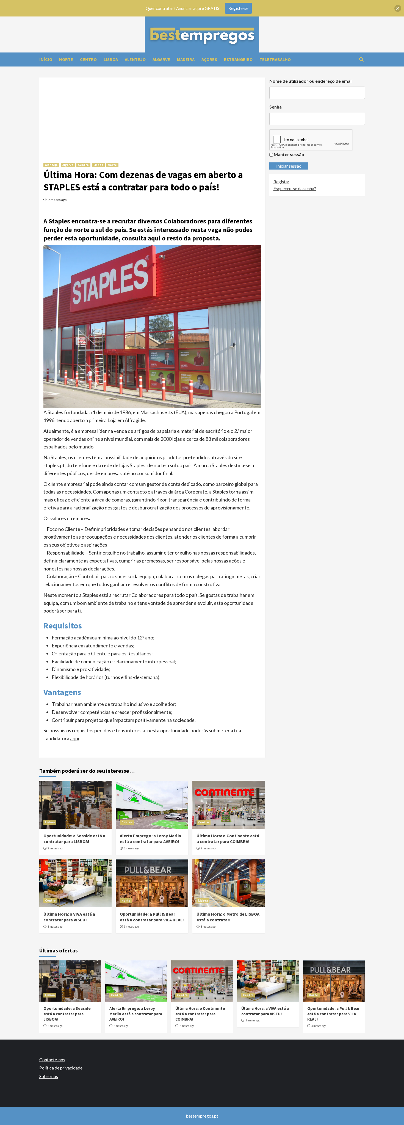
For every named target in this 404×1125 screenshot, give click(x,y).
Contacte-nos (52, 1059)
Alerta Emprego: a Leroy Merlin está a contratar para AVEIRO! (150, 838)
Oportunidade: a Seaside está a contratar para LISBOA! (74, 838)
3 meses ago (55, 927)
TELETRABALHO (275, 59)
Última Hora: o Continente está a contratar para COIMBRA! (228, 838)
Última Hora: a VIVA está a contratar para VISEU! (69, 916)
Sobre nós (48, 1076)
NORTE (66, 59)
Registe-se (238, 8)
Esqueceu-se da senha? (294, 188)
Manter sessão (289, 154)
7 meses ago (57, 200)
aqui (74, 738)
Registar (281, 181)
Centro (83, 165)
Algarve (67, 165)
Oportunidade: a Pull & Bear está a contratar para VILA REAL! (152, 916)
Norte (112, 165)
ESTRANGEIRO (238, 59)
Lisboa (98, 165)
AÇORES (209, 59)
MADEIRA (186, 59)
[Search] (361, 59)
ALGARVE (161, 59)
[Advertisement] (152, 115)
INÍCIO (45, 59)
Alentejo (51, 165)
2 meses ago (55, 848)
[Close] (397, 8)
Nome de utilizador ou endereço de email (311, 81)
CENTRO (88, 59)
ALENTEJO (135, 59)
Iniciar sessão (288, 165)
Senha (275, 106)
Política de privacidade (60, 1067)
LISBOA (111, 59)
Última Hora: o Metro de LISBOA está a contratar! (228, 916)
